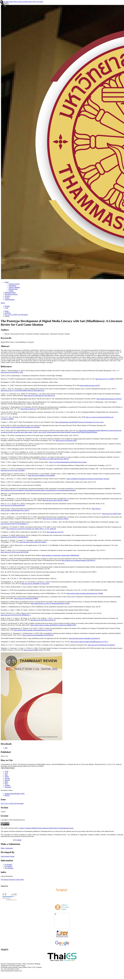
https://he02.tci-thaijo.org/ (28, 409)
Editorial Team (13, 289)
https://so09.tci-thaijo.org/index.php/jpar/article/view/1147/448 (33, 630)
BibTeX (7, 795)
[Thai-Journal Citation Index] (62, 938)
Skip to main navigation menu (23, 1)
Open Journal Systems (7, 856)
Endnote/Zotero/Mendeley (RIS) (15, 793)
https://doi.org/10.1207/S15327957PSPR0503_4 (15, 615)
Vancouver (8, 787)
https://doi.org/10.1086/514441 (111, 513)
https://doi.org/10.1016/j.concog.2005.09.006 (14, 552)
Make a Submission (7, 848)
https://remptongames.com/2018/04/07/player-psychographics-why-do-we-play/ (79, 422)
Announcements (10, 299)
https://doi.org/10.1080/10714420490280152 (14, 537)
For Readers (8, 864)
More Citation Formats (8, 768)
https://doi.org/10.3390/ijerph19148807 (26, 598)
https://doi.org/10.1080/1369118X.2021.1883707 (54, 459)
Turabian (7, 785)
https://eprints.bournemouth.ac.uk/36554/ (108, 399)
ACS (6, 773)
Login (6, 308)
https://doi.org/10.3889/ (31, 650)
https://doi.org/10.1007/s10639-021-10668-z (32, 542)
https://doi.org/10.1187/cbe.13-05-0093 (13, 470)
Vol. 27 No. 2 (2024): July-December (16, 314)
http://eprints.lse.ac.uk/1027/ (55, 532)
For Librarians (9, 868)
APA (6, 775)
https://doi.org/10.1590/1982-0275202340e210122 (39, 395)
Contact (11, 291)
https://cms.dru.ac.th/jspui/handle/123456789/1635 (38, 635)
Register (7, 306)
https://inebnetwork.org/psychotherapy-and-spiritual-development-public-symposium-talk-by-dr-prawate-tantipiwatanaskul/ (38, 490)
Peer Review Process (11, 294)
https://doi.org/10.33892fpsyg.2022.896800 (41, 475)
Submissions (12, 285)
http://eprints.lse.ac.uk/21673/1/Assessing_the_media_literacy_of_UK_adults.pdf (31, 529)
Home (7, 311)
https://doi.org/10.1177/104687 (104, 379)
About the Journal (14, 284)
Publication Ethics (10, 292)
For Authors (8, 866)
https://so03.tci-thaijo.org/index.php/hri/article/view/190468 (85, 593)
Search (3, 303)
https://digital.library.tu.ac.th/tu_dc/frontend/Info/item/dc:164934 (50, 603)
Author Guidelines (14, 287)
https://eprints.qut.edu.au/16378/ (90, 385)
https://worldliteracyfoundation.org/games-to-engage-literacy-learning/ (88, 479)
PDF (6, 748)
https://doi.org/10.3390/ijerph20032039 (13, 505)
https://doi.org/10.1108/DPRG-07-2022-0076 (35, 583)
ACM (6, 771)
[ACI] (62, 910)
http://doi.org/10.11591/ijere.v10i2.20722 (43, 620)
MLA (6, 783)
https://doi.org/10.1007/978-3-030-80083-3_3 (15, 523)
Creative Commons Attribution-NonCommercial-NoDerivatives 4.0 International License (46, 828)
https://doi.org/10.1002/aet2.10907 (66, 440)
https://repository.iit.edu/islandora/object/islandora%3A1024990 (20, 427)
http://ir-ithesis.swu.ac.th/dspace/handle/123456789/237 (78, 560)
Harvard (7, 780)
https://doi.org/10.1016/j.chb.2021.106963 (55, 500)
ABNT (7, 776)
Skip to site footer (37, 1)
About (7, 282)
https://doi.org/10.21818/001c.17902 (12, 372)
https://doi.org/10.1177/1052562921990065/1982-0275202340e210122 (22, 390)
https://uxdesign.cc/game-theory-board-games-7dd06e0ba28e (60, 555)
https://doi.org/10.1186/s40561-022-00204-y (101, 645)
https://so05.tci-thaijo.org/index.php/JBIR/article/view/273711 (89, 641)
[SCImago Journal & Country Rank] (12, 879)
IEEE (6, 782)
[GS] (62, 945)
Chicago (7, 778)
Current (7, 298)
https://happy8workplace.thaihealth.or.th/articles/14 (84, 638)
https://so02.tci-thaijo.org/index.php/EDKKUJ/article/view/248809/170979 (53, 625)
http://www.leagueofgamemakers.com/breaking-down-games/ (68, 462)
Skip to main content (7, 1)
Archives (7, 296)
